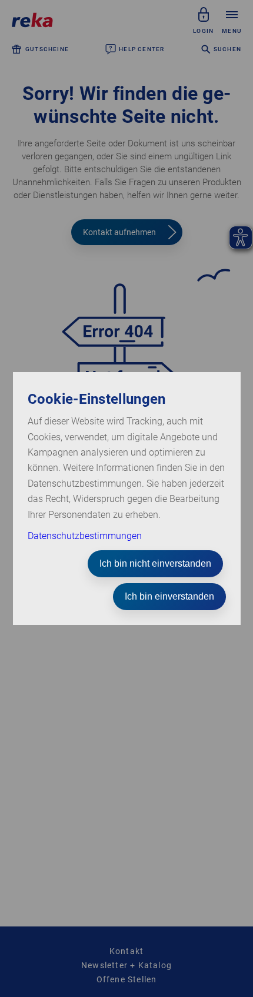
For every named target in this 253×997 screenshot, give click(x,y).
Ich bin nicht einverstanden (155, 563)
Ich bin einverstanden (169, 596)
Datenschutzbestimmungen (85, 535)
